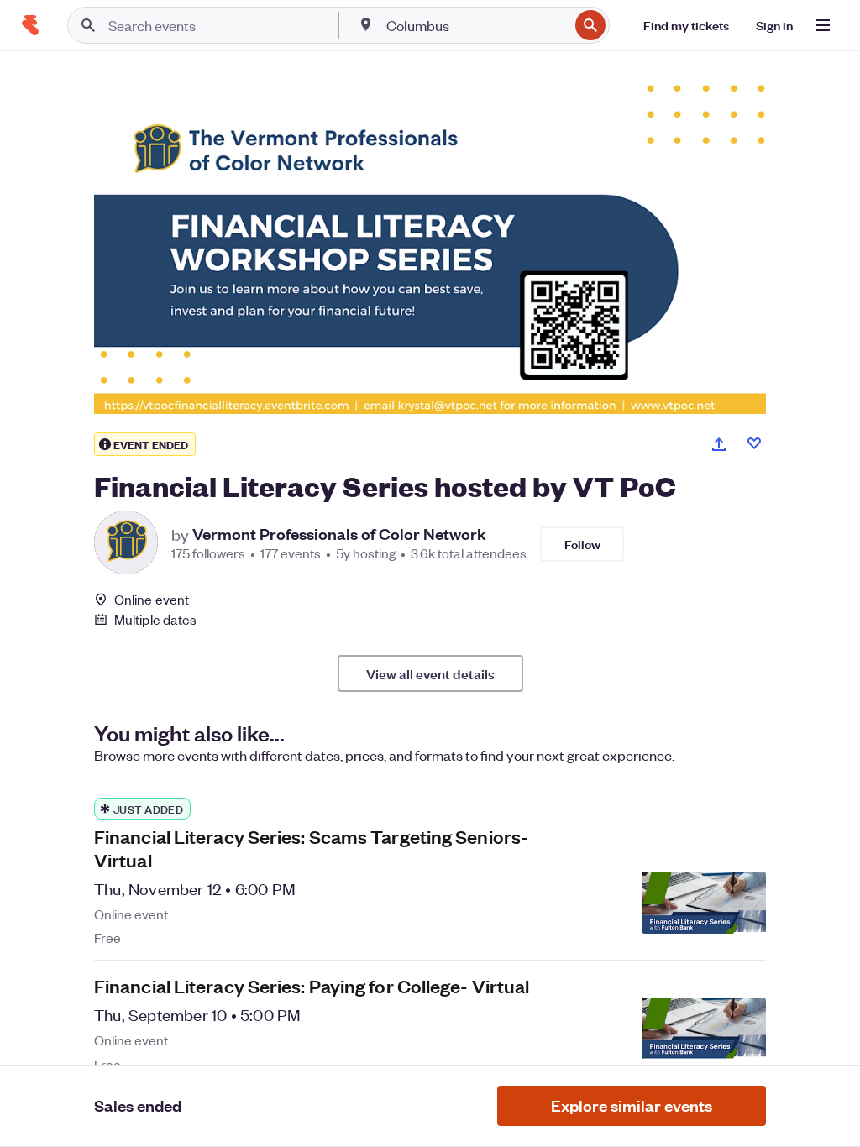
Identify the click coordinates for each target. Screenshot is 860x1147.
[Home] (30, 25)
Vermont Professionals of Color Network (339, 534)
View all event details (430, 673)
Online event (151, 599)
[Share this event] (719, 444)
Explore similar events (631, 1105)
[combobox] (475, 25)
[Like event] (754, 443)
